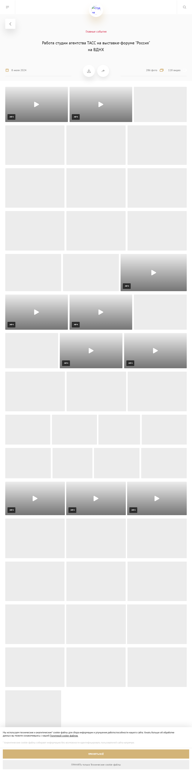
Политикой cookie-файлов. (64, 735)
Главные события (96, 31)
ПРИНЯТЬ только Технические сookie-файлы (96, 764)
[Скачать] (89, 71)
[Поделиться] (103, 71)
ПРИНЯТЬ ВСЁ (96, 754)
